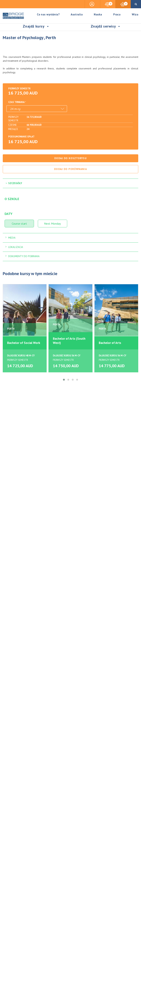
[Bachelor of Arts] (116, 310)
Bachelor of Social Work (23, 343)
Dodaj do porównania (70, 169)
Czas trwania (16, 102)
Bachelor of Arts (110, 343)
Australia (77, 14)
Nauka (98, 14)
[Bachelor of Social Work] (24, 310)
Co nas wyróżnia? (48, 14)
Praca (116, 14)
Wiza (135, 14)
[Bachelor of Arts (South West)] (70, 310)
